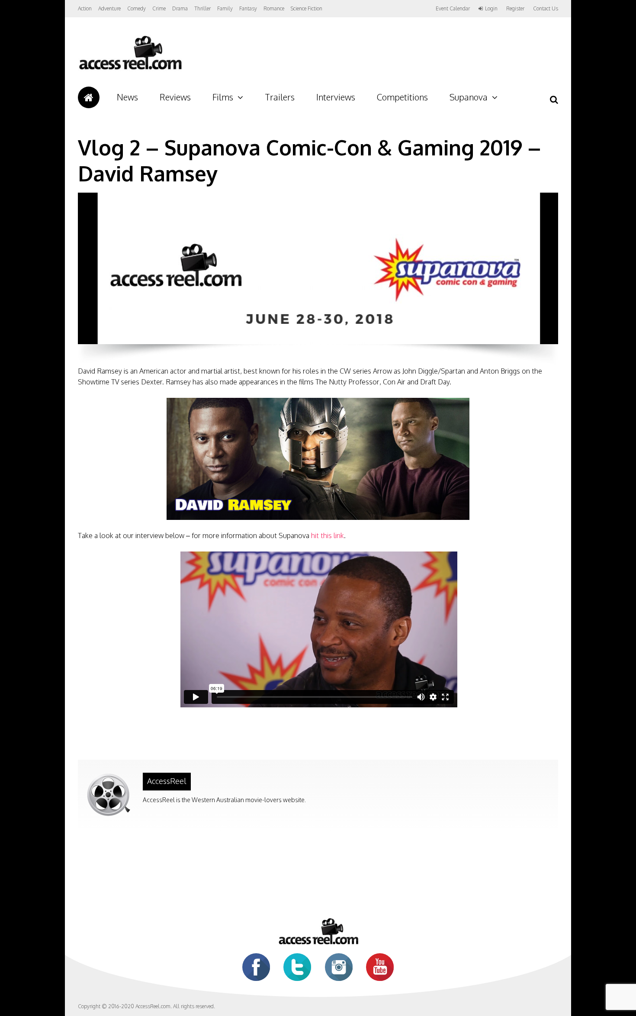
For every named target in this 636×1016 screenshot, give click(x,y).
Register (515, 8)
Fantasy (248, 8)
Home (89, 97)
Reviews (175, 97)
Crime (159, 8)
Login (491, 8)
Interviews (335, 97)
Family (225, 8)
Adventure (109, 8)
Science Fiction (306, 8)
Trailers (280, 97)
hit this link (327, 535)
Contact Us (545, 8)
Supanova (469, 97)
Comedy (136, 8)
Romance (273, 8)
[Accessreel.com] (130, 69)
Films (222, 97)
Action (85, 8)
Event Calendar (453, 8)
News (127, 97)
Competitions (402, 97)
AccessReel (166, 781)
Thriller (202, 8)
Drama (180, 8)
